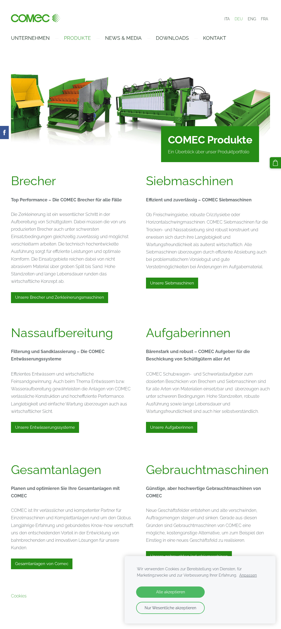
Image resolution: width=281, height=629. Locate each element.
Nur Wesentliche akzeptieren (170, 607)
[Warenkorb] (275, 162)
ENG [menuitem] (252, 19)
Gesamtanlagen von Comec (41, 563)
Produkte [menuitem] (77, 38)
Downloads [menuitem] (172, 38)
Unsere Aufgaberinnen (171, 427)
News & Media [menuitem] (123, 38)
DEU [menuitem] (239, 19)
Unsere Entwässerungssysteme (45, 427)
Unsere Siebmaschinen (172, 283)
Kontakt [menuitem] (214, 38)
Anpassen (248, 575)
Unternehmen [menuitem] (30, 38)
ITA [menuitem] (227, 19)
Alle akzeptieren (170, 591)
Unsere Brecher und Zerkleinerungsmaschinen (59, 297)
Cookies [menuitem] (19, 596)
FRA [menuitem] (264, 19)
